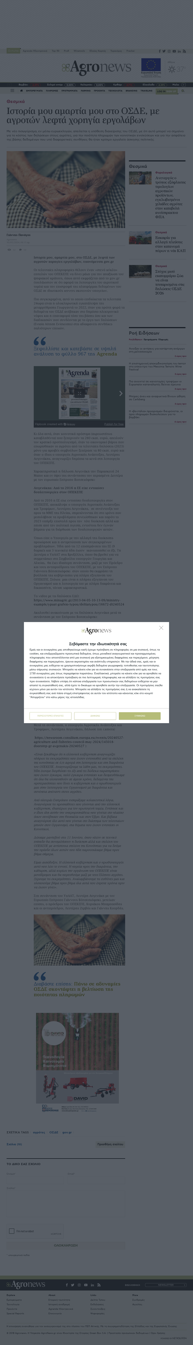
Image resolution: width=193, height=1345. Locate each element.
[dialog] (96, 672)
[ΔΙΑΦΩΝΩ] (162, 629)
